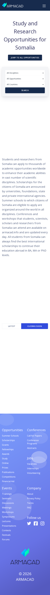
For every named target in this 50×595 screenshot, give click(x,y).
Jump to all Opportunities (25, 57)
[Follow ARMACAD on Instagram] (42, 523)
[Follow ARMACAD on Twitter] (29, 523)
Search (25, 90)
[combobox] (25, 73)
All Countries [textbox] (12, 84)
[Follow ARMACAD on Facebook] (36, 523)
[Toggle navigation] (44, 6)
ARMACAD (25, 579)
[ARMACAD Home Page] (12, 5)
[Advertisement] (25, 125)
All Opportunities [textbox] (14, 78)
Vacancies (32, 463)
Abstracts (32, 448)
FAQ (29, 507)
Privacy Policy (33, 498)
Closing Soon (34, 326)
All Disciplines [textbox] (12, 73)
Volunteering (33, 473)
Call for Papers (34, 435)
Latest (11, 326)
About (30, 493)
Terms (30, 503)
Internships (33, 468)
